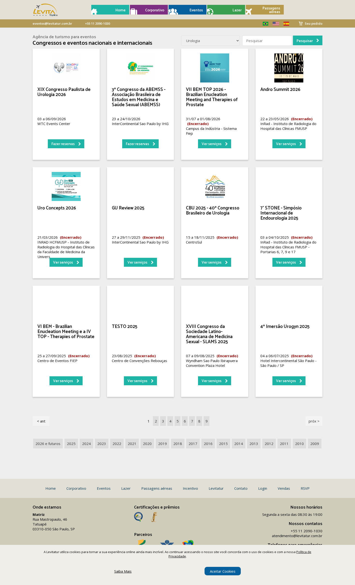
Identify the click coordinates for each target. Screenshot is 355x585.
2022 (117, 443)
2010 (299, 443)
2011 (284, 443)
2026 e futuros (48, 443)
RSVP (305, 488)
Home (120, 10)
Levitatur (216, 488)
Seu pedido (313, 23)
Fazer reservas (63, 144)
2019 (162, 443)
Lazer (237, 10)
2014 (238, 443)
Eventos (196, 10)
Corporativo (154, 10)
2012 (269, 443)
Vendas (284, 488)
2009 (314, 443)
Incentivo (190, 488)
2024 (86, 443)
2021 (132, 443)
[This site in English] (274, 24)
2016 (208, 443)
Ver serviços (211, 144)
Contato (241, 488)
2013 (253, 443)
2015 (223, 443)
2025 (71, 443)
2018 (177, 443)
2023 (101, 443)
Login (262, 488)
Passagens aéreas (271, 10)
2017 (193, 443)
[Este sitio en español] (284, 24)
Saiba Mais (123, 571)
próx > (314, 421)
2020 (147, 443)
